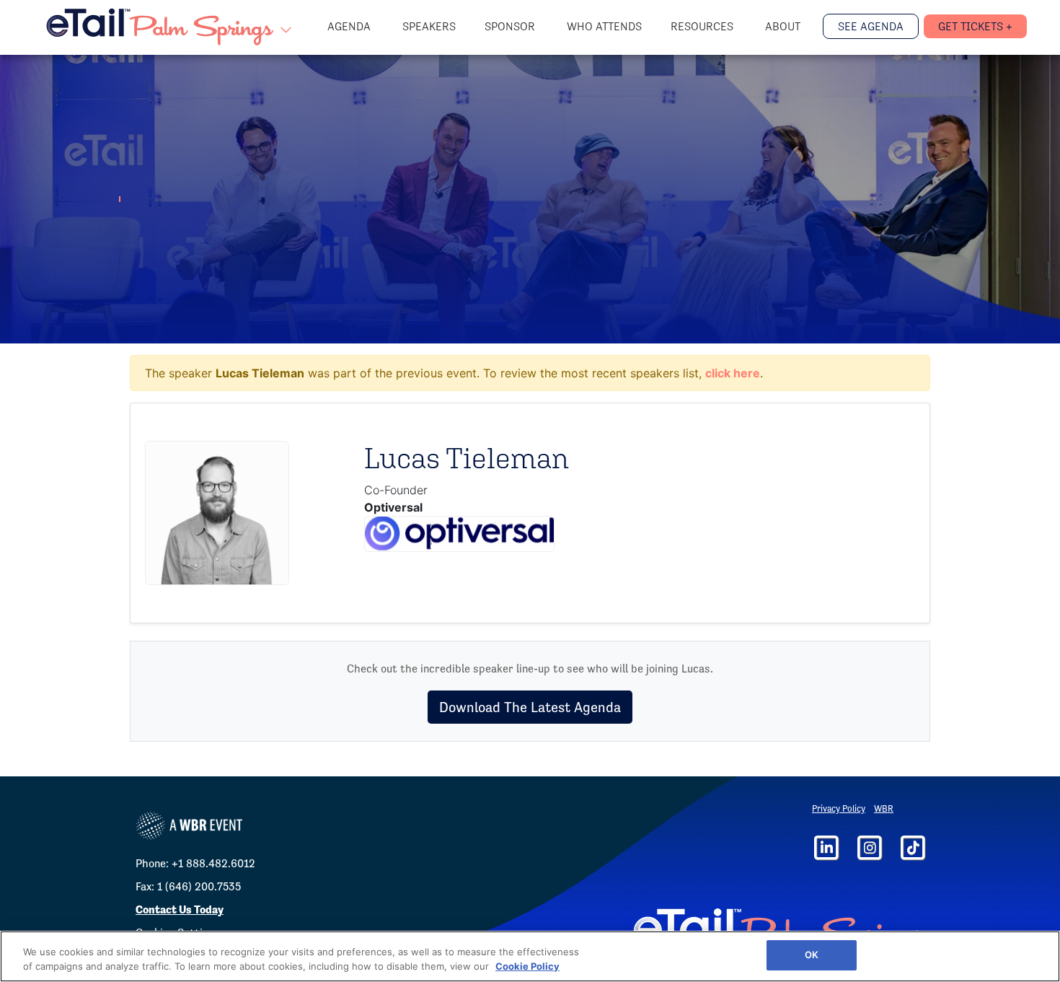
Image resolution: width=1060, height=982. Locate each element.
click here (732, 373)
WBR (883, 808)
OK (811, 954)
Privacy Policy (838, 808)
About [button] (784, 26)
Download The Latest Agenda (530, 707)
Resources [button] (703, 26)
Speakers (429, 26)
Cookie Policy (527, 966)
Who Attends (604, 26)
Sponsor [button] (511, 26)
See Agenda (871, 26)
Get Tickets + (975, 26)
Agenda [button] (350, 26)
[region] (530, 956)
